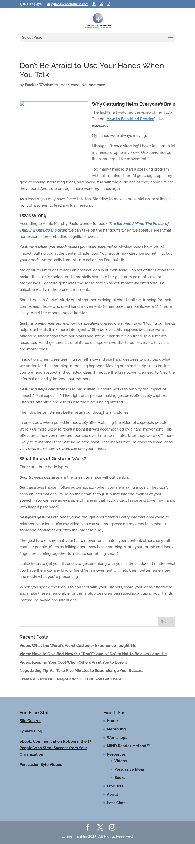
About (112, 794)
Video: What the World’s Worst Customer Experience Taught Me (78, 645)
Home (112, 720)
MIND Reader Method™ (128, 746)
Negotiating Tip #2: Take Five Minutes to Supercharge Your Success (81, 670)
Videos (120, 761)
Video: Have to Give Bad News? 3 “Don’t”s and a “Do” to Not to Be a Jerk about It (93, 654)
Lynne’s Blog (31, 731)
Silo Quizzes (30, 720)
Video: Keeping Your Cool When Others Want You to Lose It (73, 662)
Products (115, 786)
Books (119, 777)
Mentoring (116, 729)
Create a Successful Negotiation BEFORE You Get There (70, 679)
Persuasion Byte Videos (41, 764)
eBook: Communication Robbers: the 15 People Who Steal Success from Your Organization (55, 748)
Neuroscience (93, 85)
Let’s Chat (116, 803)
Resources (116, 754)
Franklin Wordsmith (41, 85)
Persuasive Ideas (129, 769)
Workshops (117, 737)
